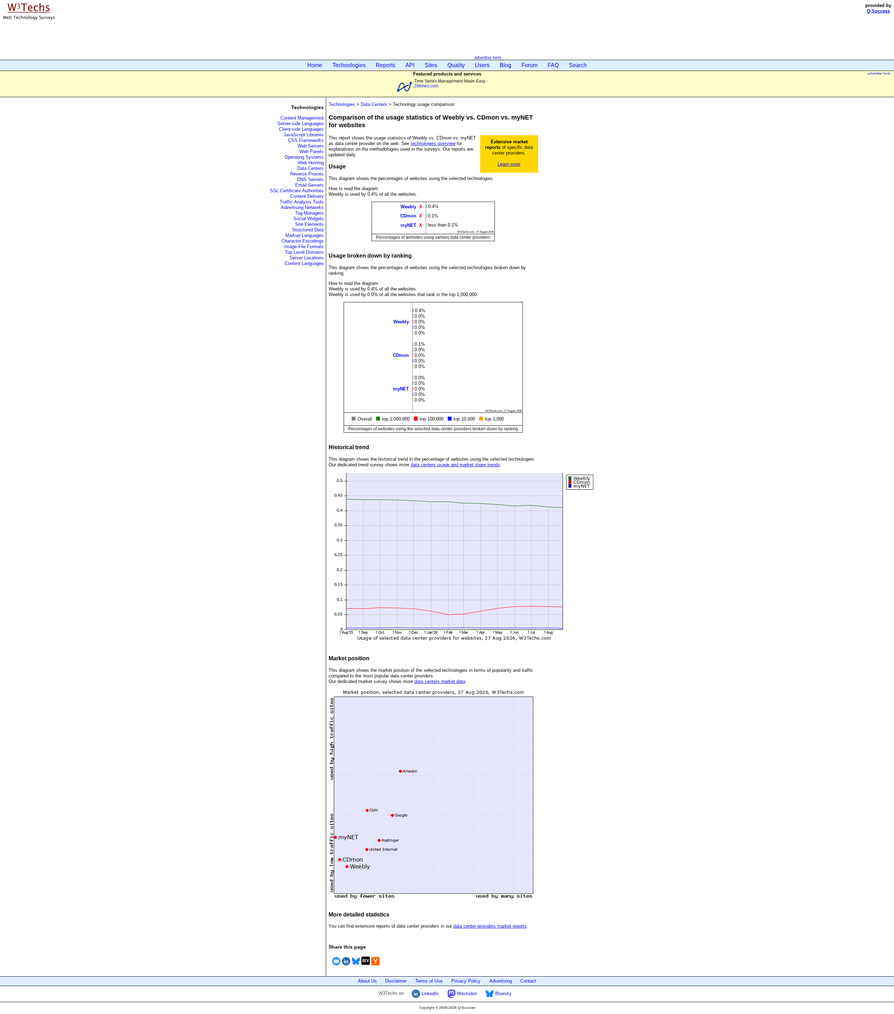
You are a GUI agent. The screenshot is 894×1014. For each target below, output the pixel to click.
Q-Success (878, 11)
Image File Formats (304, 246)
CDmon (408, 215)
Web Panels (311, 151)
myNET (408, 225)
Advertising (500, 981)
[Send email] (336, 966)
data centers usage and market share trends (455, 464)
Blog (505, 65)
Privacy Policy (466, 981)
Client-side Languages (301, 129)
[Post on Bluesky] (356, 966)
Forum (529, 65)
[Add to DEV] (366, 966)
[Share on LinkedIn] (346, 966)
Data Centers (310, 168)
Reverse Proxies (307, 174)
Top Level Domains (304, 252)
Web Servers (311, 146)
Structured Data (308, 229)
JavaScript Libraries (304, 134)
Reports (385, 65)
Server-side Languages (300, 123)
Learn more (509, 164)
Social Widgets (308, 218)
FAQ (553, 65)
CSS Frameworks (306, 140)
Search (578, 65)
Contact (528, 981)
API (410, 65)
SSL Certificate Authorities (297, 190)
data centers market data (440, 681)
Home (314, 65)
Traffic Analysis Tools (302, 201)
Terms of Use (428, 981)
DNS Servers (310, 179)
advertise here (487, 57)
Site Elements (309, 224)
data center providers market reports (490, 926)
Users (482, 65)
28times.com (426, 86)
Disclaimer (395, 981)
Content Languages (304, 263)
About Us (367, 981)
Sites (431, 65)
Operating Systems (304, 157)
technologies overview (433, 143)
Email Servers (309, 185)
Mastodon (466, 993)
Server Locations (307, 257)
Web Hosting (311, 162)
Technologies (349, 65)
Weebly (408, 206)
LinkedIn (429, 993)
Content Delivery (307, 196)
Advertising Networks (302, 207)
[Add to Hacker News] (375, 966)
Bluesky (503, 993)
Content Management (302, 118)
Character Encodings (302, 241)
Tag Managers (309, 213)
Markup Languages (304, 235)
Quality (456, 65)
